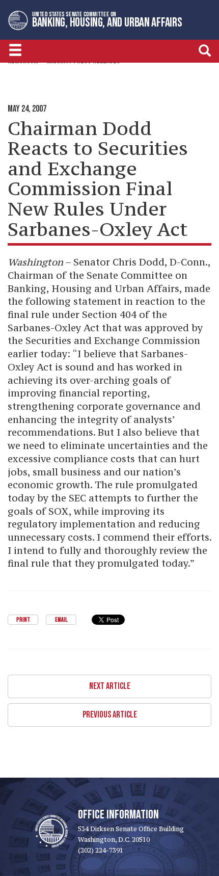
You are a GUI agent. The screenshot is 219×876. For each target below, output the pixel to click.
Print (23, 620)
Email (61, 620)
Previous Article (110, 714)
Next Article (109, 686)
